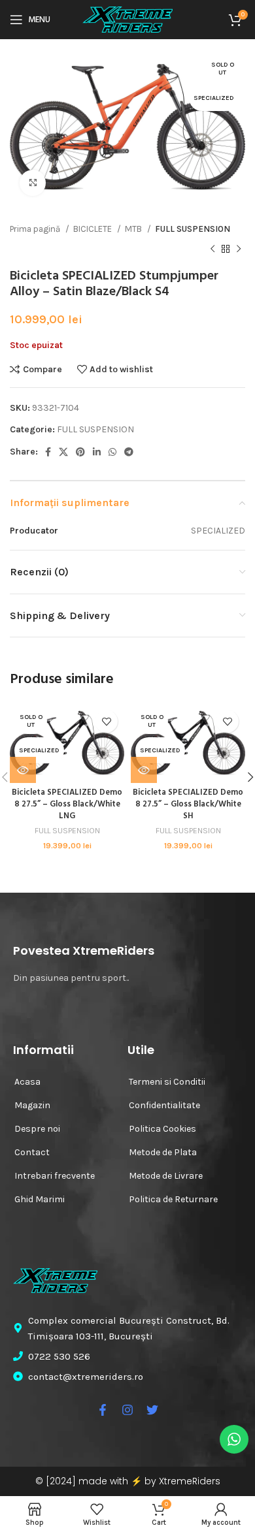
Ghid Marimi (39, 1199)
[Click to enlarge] (33, 183)
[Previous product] (212, 248)
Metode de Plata (163, 1152)
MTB (134, 229)
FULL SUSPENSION (192, 229)
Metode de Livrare (166, 1175)
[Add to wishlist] (106, 721)
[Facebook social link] (48, 451)
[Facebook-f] (103, 1410)
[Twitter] (152, 1410)
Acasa (27, 1081)
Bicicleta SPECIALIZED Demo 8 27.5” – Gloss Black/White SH (188, 804)
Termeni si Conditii (167, 1081)
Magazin (32, 1105)
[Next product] (238, 248)
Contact (32, 1152)
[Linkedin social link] (97, 451)
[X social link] (63, 451)
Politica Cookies (162, 1128)
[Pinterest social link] (80, 451)
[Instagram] (127, 1410)
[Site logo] (127, 18)
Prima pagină (36, 229)
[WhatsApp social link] (112, 451)
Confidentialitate (164, 1105)
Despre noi (37, 1128)
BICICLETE (93, 229)
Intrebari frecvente (54, 1175)
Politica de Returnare (173, 1199)
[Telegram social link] (128, 451)
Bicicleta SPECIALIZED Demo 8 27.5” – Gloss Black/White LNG (67, 804)
